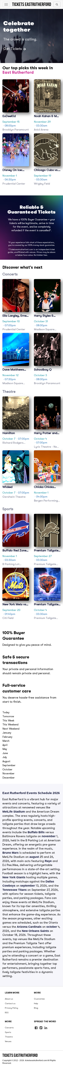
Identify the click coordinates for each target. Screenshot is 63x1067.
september (27, 885)
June (5, 753)
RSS (7, 1012)
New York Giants (13, 877)
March (5, 740)
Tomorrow (8, 716)
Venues (8, 1041)
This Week (8, 720)
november (49, 836)
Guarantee (39, 999)
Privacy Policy (11, 1008)
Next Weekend (11, 728)
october (51, 926)
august (34, 856)
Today (6, 712)
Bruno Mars (10, 852)
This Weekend (10, 724)
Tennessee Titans (14, 889)
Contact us (10, 1003)
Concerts (9, 1027)
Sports (8, 1032)
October (7, 769)
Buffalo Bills (36, 832)
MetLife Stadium (13, 811)
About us (9, 999)
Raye (48, 861)
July (4, 757)
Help (36, 1003)
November (8, 773)
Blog (36, 1008)
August (6, 761)
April (4, 745)
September (8, 765)
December (8, 777)
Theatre (9, 1036)
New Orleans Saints (35, 931)
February (7, 736)
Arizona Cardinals (29, 926)
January (6, 732)
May (4, 749)
